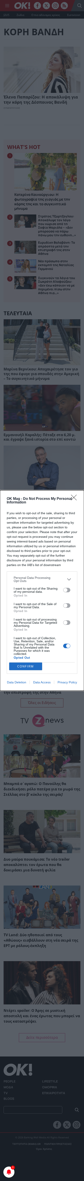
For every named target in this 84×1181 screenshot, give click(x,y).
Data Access (42, 682)
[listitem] (42, 579)
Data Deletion (16, 682)
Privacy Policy (67, 682)
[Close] (75, 499)
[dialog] (42, 590)
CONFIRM (25, 666)
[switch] (66, 590)
